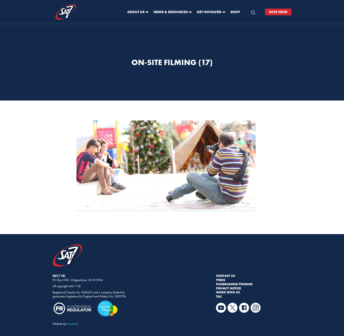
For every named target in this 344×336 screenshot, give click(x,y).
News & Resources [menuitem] (170, 12)
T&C (219, 296)
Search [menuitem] (253, 12)
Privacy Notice (228, 288)
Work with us (228, 292)
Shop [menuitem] (235, 12)
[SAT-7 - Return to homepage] (66, 12)
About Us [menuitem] (136, 12)
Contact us (225, 276)
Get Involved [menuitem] (209, 12)
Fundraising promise (234, 284)
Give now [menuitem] (278, 12)
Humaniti (72, 324)
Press (220, 280)
